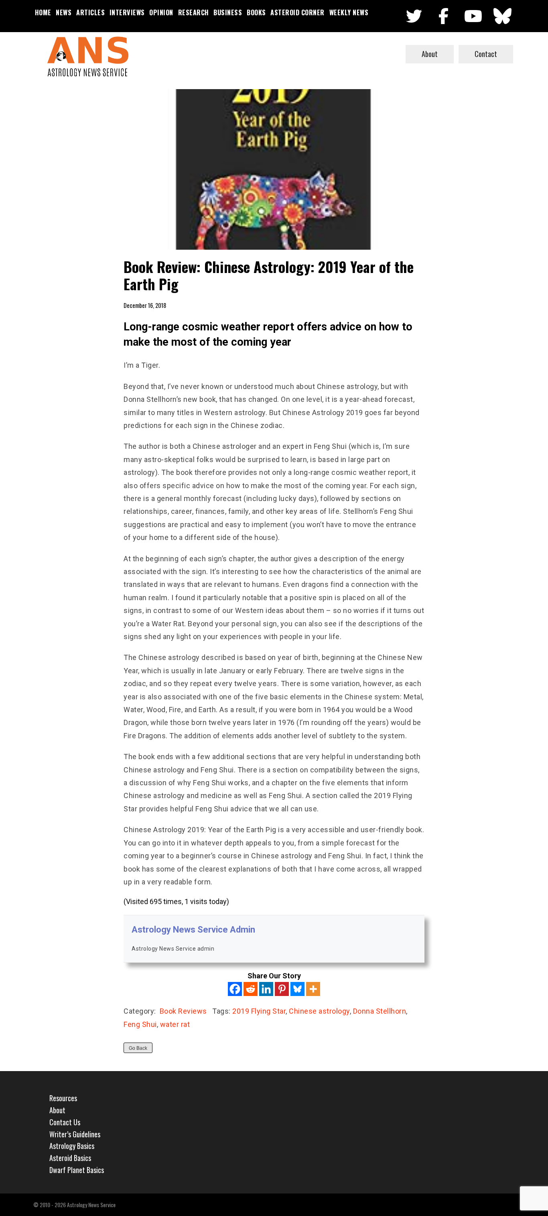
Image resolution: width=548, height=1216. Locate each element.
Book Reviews (183, 1011)
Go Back (138, 1048)
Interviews (127, 12)
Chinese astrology (319, 1011)
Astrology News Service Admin (193, 930)
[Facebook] (235, 989)
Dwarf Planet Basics (76, 1170)
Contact (486, 54)
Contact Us (64, 1122)
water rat (175, 1024)
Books (256, 12)
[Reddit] (251, 989)
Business (227, 12)
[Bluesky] (297, 989)
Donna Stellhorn (379, 1011)
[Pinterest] (282, 989)
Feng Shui (140, 1024)
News (63, 12)
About (430, 54)
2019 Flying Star (259, 1011)
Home (43, 12)
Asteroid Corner (297, 12)
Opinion (161, 12)
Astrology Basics (71, 1146)
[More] (313, 989)
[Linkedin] (266, 989)
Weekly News (349, 12)
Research (193, 12)
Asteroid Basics (70, 1158)
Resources (63, 1098)
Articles (90, 12)
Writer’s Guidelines (74, 1134)
